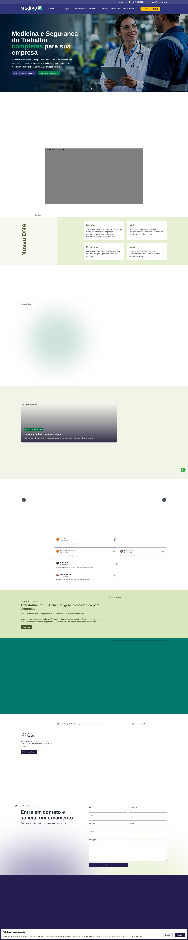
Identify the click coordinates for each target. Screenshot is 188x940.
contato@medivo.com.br (157, 2)
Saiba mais (24, 73)
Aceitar (179, 935)
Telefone (92, 823)
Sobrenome (133, 807)
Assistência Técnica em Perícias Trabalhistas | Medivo (58, 131)
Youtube (150, 782)
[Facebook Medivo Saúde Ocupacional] (107, 2)
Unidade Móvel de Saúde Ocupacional (97, 127)
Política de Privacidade (135, 936)
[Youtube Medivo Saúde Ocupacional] (117, 2)
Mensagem (92, 840)
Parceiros (115, 9)
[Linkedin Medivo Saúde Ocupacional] (114, 2)
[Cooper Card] (148, 500)
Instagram (75, 782)
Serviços (65, 9)
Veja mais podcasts (29, 752)
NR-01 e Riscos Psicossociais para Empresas (133, 131)
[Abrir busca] (166, 9)
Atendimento (128, 9)
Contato (67, 900)
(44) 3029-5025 (131, 2)
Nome (91, 807)
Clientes (68, 897)
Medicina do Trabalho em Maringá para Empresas (59, 123)
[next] (164, 500)
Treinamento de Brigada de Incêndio (97, 131)
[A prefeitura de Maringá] (38, 500)
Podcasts (103, 9)
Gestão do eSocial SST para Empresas (131, 127)
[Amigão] (104, 499)
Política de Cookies (71, 906)
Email (91, 815)
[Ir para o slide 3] (96, 88)
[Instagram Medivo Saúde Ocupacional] (111, 2)
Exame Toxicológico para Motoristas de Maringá (60, 127)
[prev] (24, 500)
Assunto (91, 831)
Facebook (38, 782)
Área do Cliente (150, 9)
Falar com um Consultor (48, 73)
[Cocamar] (126, 500)
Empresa (51, 9)
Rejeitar (167, 935)
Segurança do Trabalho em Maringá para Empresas (102, 123)
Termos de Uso (70, 903)
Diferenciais (80, 9)
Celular (131, 823)
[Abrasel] (82, 499)
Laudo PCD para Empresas (137, 123)
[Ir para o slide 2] (94, 88)
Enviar (108, 865)
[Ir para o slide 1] (92, 89)
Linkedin (112, 782)
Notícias (92, 9)
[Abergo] (60, 500)
